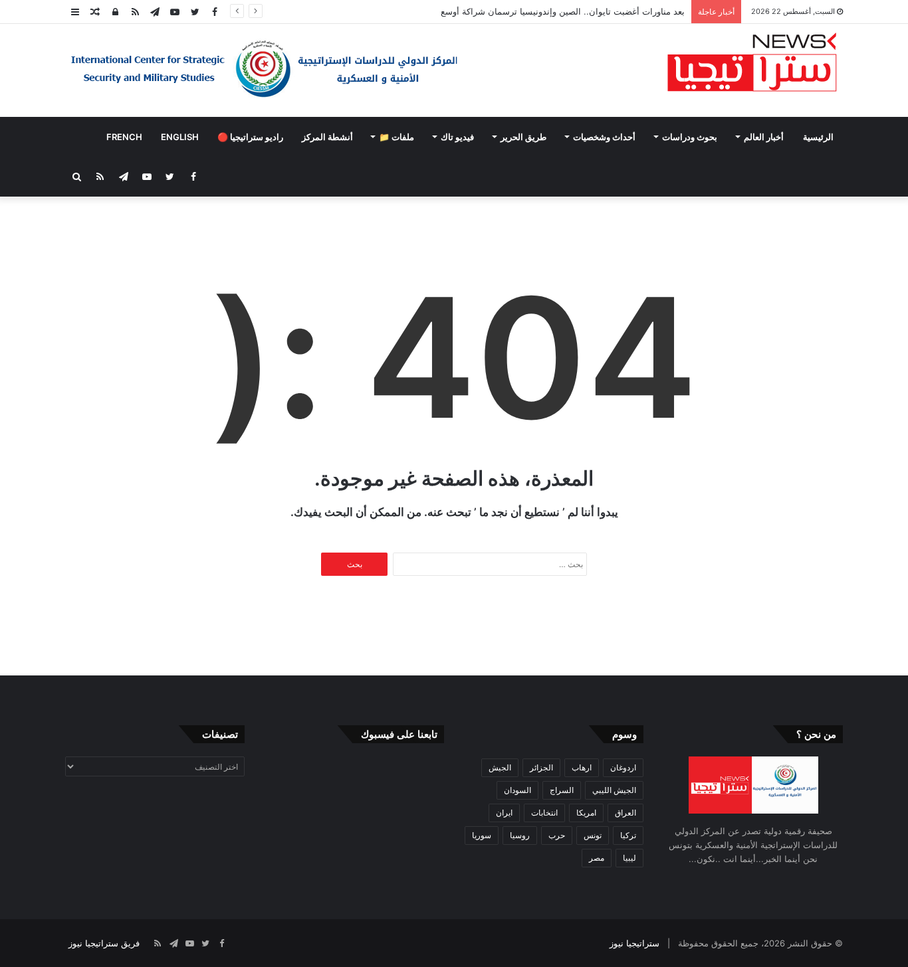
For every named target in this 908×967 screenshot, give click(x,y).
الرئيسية (818, 137)
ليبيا (629, 858)
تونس (593, 835)
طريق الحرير (523, 137)
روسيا (520, 835)
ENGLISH (180, 137)
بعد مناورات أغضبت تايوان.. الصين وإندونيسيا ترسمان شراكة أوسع (563, 11)
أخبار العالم (764, 137)
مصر (596, 858)
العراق (625, 813)
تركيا (628, 835)
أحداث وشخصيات (604, 137)
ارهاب (582, 767)
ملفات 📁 (396, 137)
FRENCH (124, 137)
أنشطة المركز (327, 137)
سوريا (481, 835)
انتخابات (544, 813)
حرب (556, 835)
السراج (562, 790)
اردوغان (623, 767)
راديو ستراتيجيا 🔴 (250, 137)
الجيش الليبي (614, 790)
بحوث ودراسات (689, 137)
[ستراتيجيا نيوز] (752, 64)
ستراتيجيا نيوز (634, 943)
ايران (504, 813)
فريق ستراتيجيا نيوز (104, 943)
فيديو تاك (457, 137)
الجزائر (541, 767)
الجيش (500, 767)
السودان (517, 790)
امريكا (586, 813)
